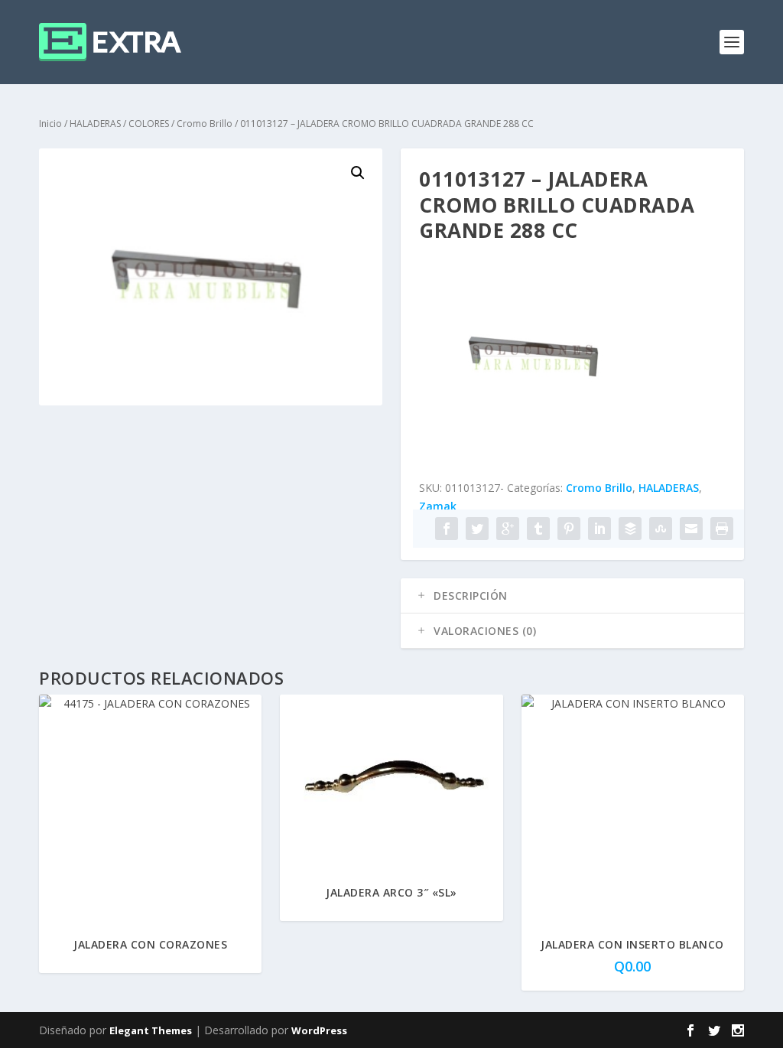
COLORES (148, 123)
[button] (358, 173)
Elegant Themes (150, 1030)
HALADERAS (95, 123)
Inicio (50, 123)
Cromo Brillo (204, 123)
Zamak (437, 506)
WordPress (319, 1030)
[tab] (572, 596)
